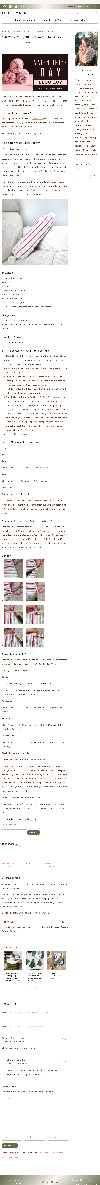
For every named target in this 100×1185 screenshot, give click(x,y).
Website (52, 1137)
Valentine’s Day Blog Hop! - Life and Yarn (31, 1013)
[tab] (31, 987)
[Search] (95, 176)
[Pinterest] (16, 6)
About (17, 1180)
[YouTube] (22, 6)
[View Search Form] (97, 13)
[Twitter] (48, 1182)
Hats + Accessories (76, 20)
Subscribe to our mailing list (19, 819)
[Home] (3, 32)
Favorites (90, 13)
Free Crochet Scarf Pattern (55, 924)
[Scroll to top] (96, 1178)
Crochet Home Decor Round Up (32, 862)
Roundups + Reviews (53, 20)
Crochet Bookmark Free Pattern (55, 975)
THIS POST (37, 118)
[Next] (63, 968)
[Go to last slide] (6, 968)
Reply (64, 1039)
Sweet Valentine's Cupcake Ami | (27, 1027)
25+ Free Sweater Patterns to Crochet (87, 6)
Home (10, 1180)
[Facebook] (4, 6)
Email (29, 1137)
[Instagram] (10, 6)
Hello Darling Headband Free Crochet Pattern (16, 926)
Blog (23, 1180)
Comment (8, 1098)
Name (6, 1137)
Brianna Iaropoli (10, 43)
